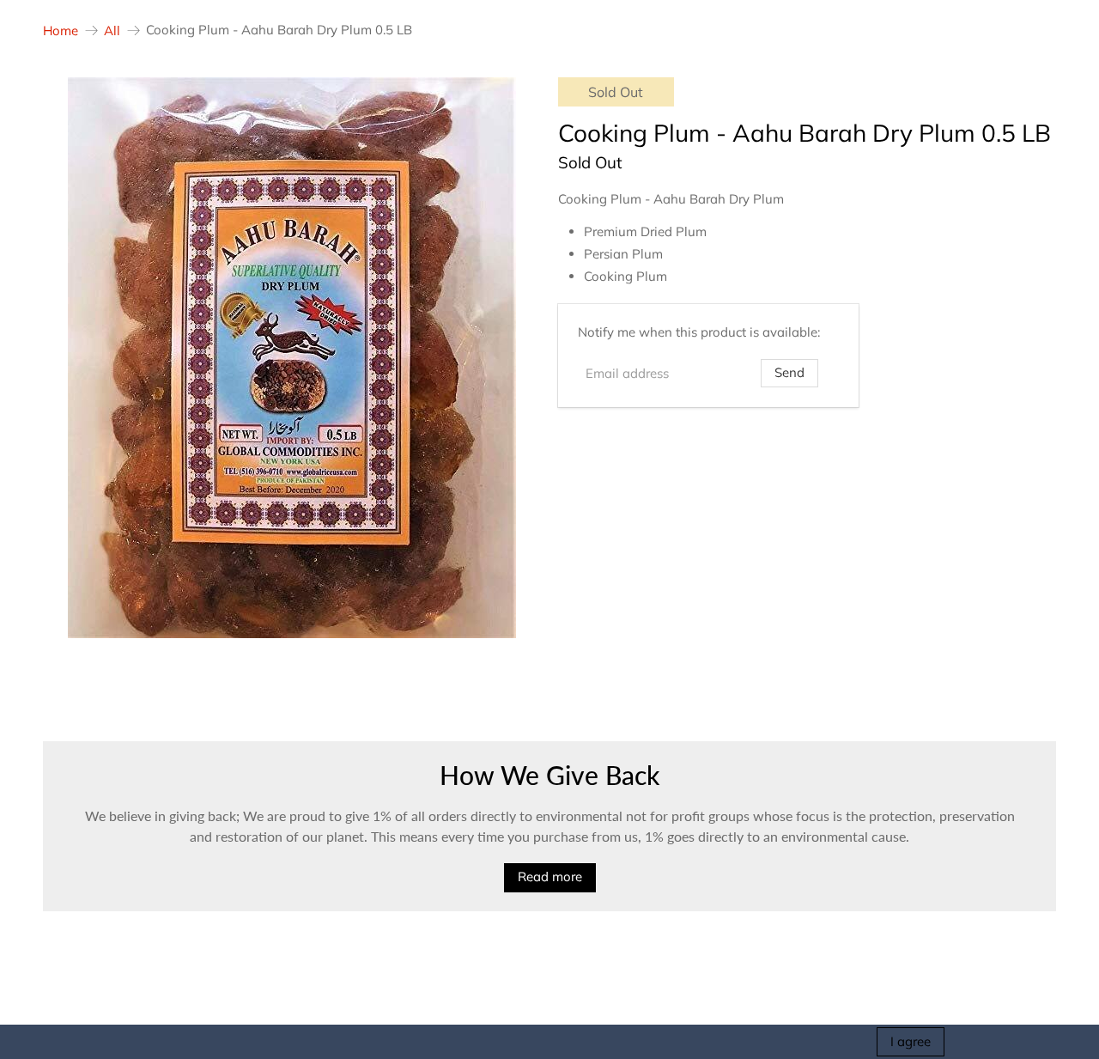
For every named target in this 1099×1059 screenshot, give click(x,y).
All (112, 30)
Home (60, 30)
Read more (550, 876)
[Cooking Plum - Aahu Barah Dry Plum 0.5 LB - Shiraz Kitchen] (292, 357)
